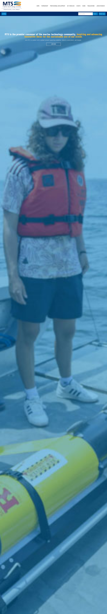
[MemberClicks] (11, 5)
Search (95, 13)
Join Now (4, 13)
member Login (102, 13)
